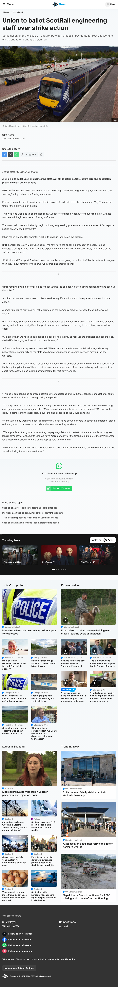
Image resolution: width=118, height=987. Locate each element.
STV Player (9, 921)
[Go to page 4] (61, 569)
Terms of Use (22, 959)
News (6, 12)
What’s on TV (10, 926)
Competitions (67, 921)
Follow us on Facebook (19, 939)
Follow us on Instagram (20, 951)
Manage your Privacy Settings (19, 968)
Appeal (63, 926)
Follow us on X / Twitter (20, 934)
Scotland (18, 12)
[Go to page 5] (63, 569)
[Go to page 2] (56, 569)
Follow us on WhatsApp (20, 945)
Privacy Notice (39, 959)
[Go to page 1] (53, 569)
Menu (10, 4)
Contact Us (53, 959)
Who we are (8, 959)
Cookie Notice (68, 959)
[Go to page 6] (65, 569)
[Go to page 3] (58, 569)
